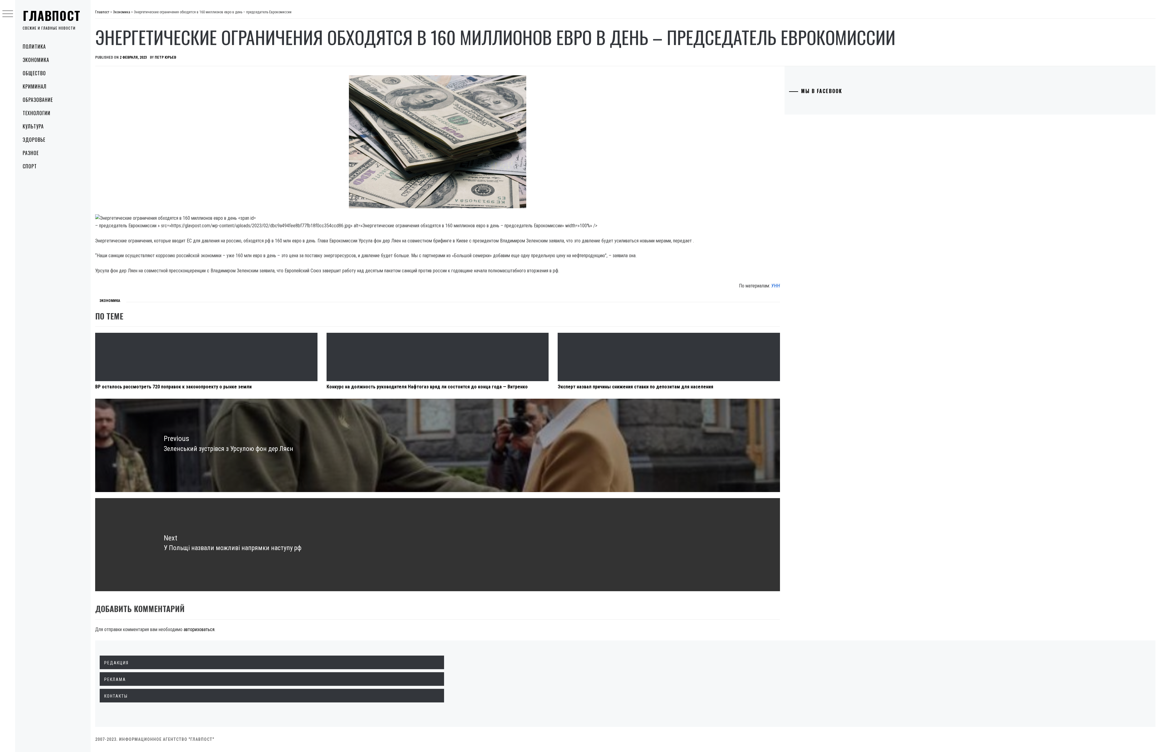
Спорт (30, 166)
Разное (31, 153)
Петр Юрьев (165, 57)
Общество (34, 73)
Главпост (52, 15)
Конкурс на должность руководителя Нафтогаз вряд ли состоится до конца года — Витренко (427, 387)
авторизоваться (199, 629)
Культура (33, 126)
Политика (34, 46)
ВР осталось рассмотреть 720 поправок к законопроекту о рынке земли (173, 387)
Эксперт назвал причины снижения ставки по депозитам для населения (635, 387)
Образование (38, 99)
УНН (775, 286)
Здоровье (34, 139)
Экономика (36, 59)
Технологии (36, 113)
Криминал (35, 86)
